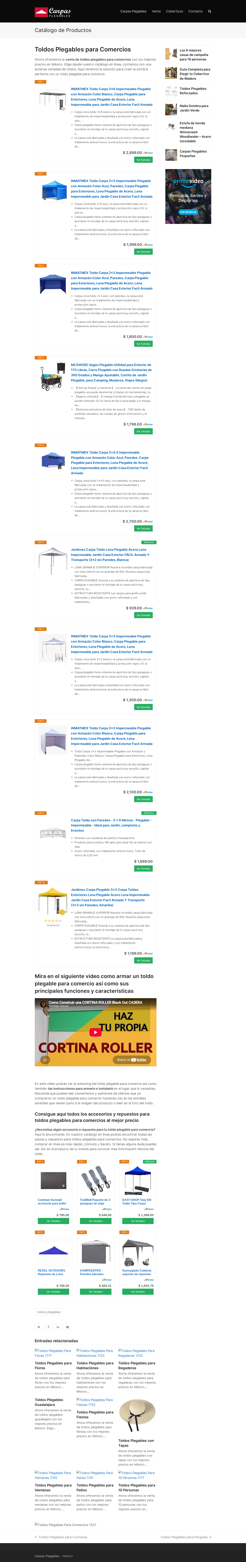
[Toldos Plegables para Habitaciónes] (96, 1353)
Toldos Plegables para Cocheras (62, 1537)
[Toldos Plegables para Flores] (54, 1353)
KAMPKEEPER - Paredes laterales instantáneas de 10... (94, 1272)
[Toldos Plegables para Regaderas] (137, 1353)
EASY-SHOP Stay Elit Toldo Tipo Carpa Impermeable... (136, 1201)
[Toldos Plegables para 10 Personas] (137, 1475)
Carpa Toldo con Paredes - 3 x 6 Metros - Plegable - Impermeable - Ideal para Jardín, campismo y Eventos (111, 825)
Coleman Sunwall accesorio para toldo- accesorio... (52, 1201)
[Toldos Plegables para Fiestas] (96, 1402)
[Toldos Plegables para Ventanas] (54, 1475)
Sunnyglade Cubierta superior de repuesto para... (136, 1272)
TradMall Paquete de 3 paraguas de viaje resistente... (95, 1201)
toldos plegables (49, 1312)
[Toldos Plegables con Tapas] (137, 1416)
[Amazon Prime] (148, 152)
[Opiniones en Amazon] (53, 920)
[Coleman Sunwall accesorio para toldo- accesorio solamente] (53, 1180)
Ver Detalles (143, 159)
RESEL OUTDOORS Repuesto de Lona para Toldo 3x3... (51, 1272)
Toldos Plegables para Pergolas (184, 1537)
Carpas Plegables (47, 1556)
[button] (39, 1327)
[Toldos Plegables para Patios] (96, 1475)
